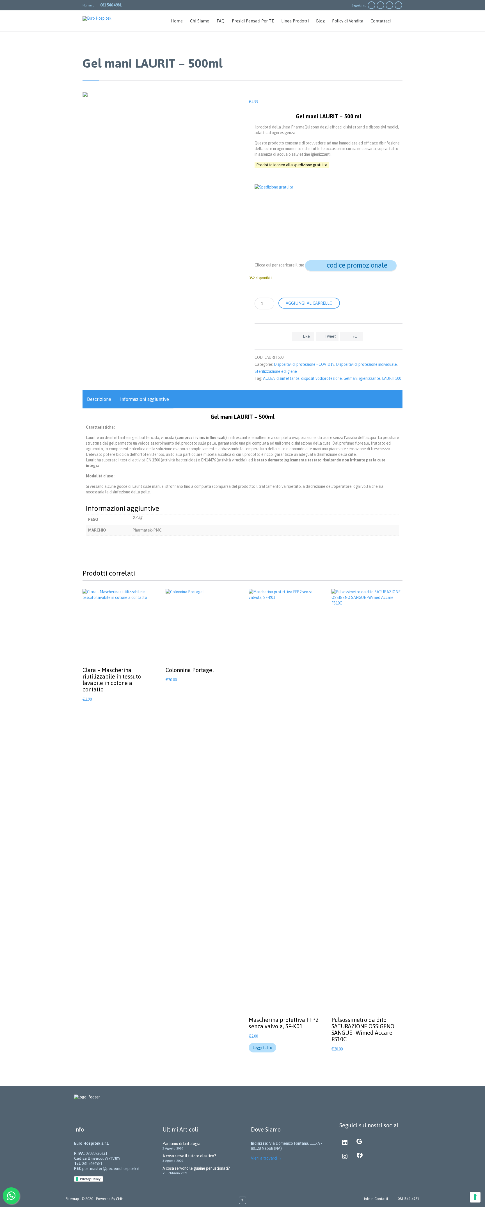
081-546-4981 (408, 1199)
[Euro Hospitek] (100, 18)
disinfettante (287, 378)
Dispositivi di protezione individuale (366, 364)
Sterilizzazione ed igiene (276, 371)
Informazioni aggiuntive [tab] (144, 399)
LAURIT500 (391, 378)
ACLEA (269, 378)
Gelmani (351, 378)
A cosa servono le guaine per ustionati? (196, 1168)
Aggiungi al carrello (309, 303)
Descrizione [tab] (99, 399)
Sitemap (73, 1199)
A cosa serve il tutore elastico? (189, 1156)
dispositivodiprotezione (321, 378)
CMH (119, 1199)
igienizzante (369, 378)
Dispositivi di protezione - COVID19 (304, 364)
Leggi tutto (262, 1047)
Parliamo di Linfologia (181, 1143)
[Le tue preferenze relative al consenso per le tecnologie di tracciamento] (475, 1197)
